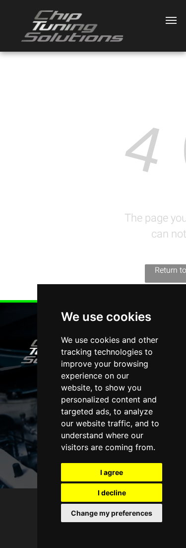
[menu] (171, 20)
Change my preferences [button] (111, 513)
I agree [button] (111, 472)
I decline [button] (112, 492)
